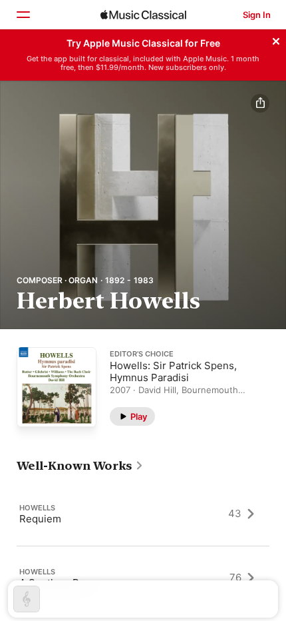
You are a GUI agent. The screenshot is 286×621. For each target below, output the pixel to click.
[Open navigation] (22, 14)
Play (138, 415)
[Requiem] (143, 514)
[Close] (276, 39)
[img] (143, 14)
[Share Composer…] (260, 103)
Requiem (40, 518)
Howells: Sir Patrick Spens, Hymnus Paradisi (173, 370)
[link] (80, 465)
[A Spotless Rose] (143, 578)
